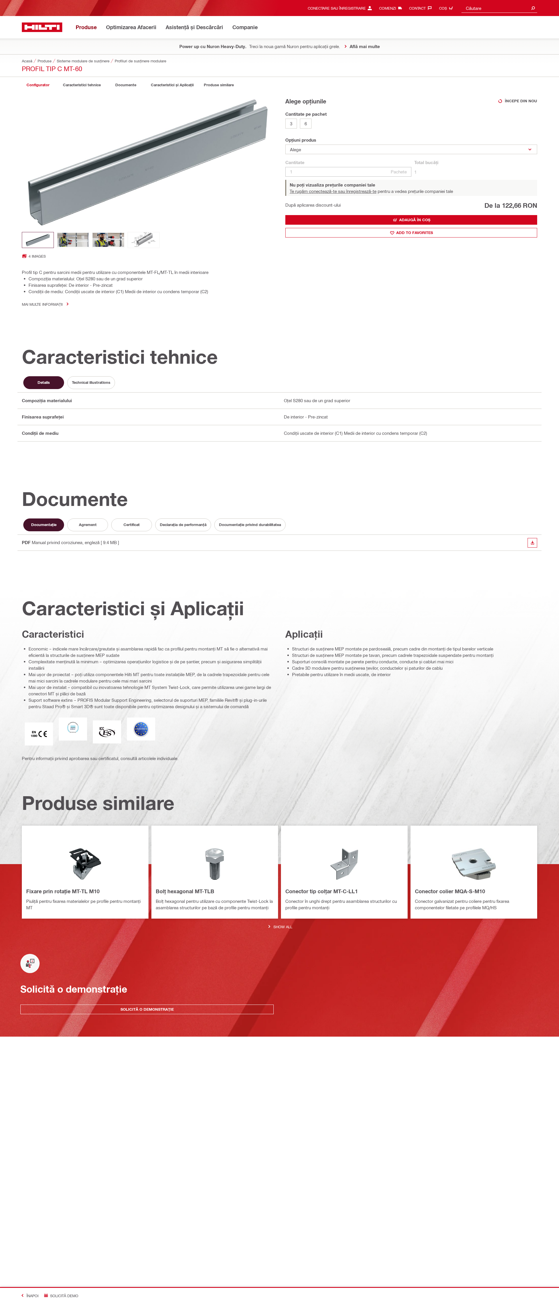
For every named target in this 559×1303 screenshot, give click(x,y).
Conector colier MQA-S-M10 (450, 891)
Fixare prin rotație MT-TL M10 (63, 891)
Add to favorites (414, 232)
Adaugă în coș (414, 219)
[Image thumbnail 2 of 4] (73, 240)
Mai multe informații (42, 304)
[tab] (37, 85)
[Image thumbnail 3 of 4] (108, 240)
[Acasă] (42, 27)
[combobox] (499, 8)
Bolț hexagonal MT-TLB (185, 891)
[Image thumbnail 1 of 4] (38, 240)
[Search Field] (533, 8)
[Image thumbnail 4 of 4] (144, 240)
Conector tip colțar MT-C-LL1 (321, 891)
